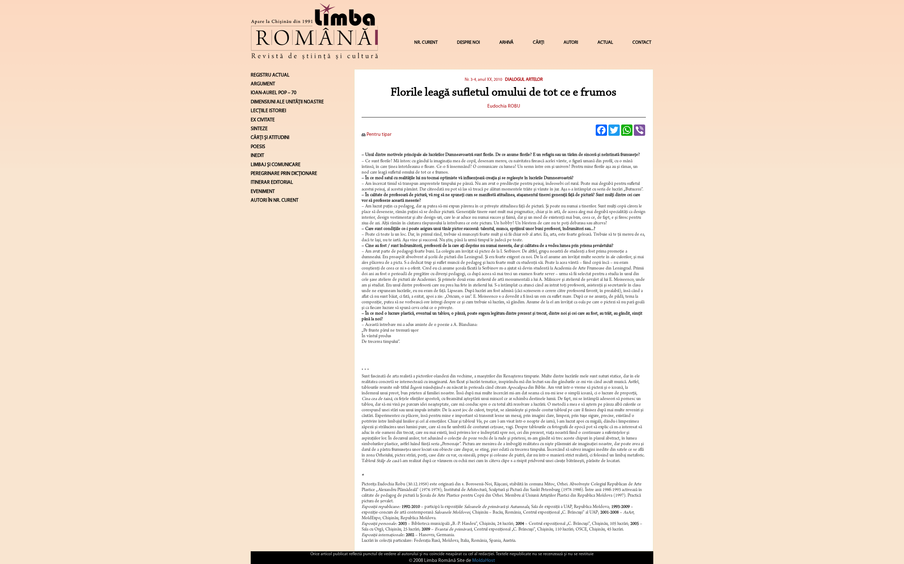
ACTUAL (605, 42)
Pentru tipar (378, 134)
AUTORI (571, 42)
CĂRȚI (538, 42)
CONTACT (641, 42)
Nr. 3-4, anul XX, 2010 (484, 80)
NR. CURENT (426, 42)
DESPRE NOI (468, 42)
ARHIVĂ (506, 42)
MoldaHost (483, 560)
